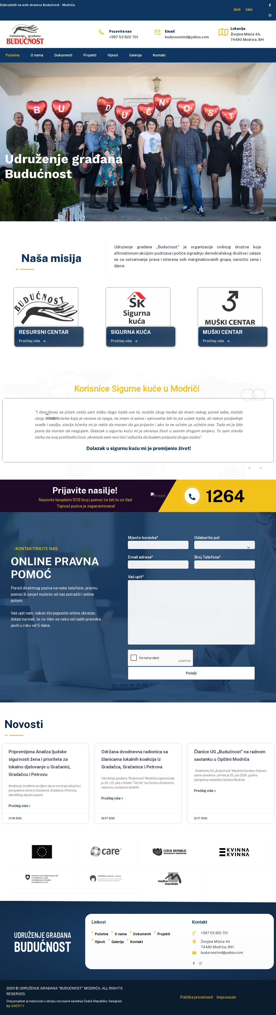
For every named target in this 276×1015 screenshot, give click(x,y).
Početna (12, 55)
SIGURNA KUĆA (131, 332)
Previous (247, 394)
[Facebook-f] (270, 5)
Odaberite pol (207, 537)
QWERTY (17, 1006)
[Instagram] (270, 15)
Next (258, 394)
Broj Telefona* (207, 557)
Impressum (226, 997)
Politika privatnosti (196, 997)
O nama (37, 55)
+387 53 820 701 (123, 37)
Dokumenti (63, 55)
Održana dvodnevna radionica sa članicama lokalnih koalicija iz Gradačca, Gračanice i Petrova (134, 759)
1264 (225, 496)
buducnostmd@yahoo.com (187, 37)
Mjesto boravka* (143, 537)
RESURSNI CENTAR (44, 332)
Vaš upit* (136, 577)
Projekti (89, 55)
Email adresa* (140, 557)
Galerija (135, 55)
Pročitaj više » (19, 806)
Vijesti (113, 55)
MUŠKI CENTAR (223, 332)
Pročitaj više (30, 341)
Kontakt (159, 55)
